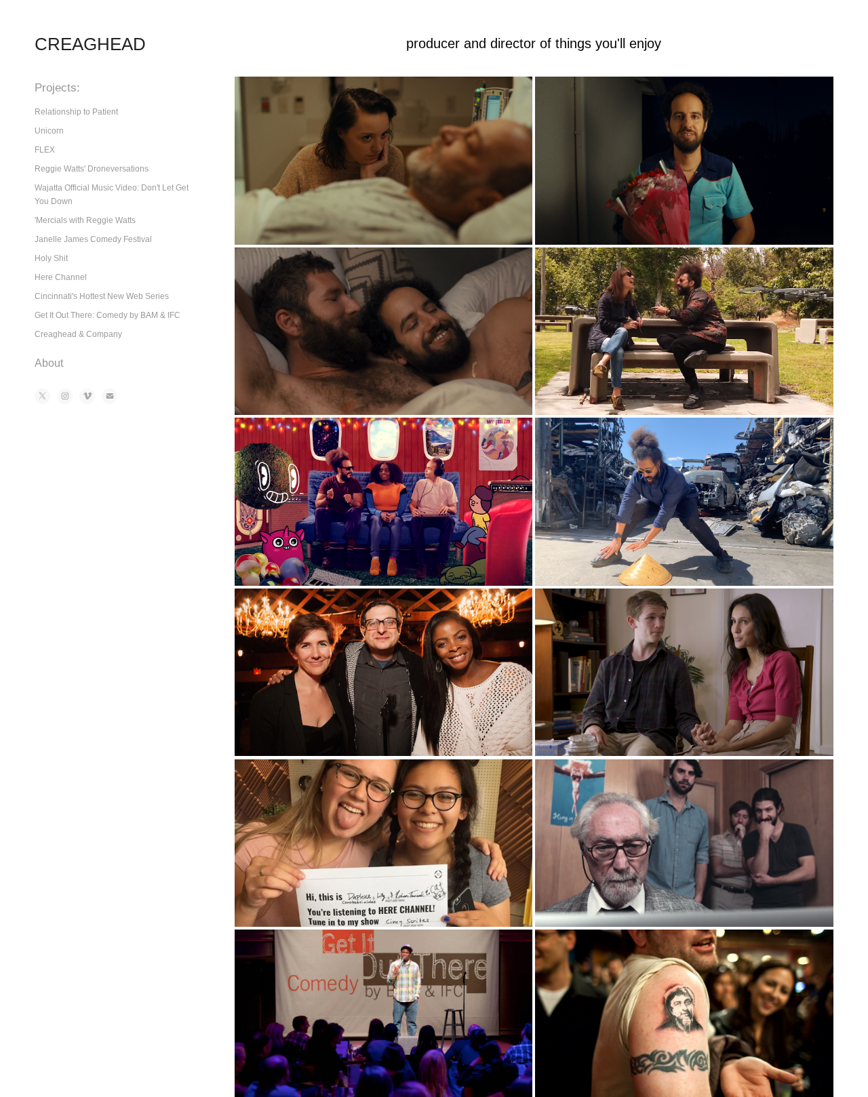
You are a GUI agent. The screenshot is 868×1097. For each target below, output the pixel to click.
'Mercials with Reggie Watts (85, 220)
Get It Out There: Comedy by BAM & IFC (107, 315)
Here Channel (61, 277)
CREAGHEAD (90, 44)
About (49, 363)
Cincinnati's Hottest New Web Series (102, 296)
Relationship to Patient (76, 112)
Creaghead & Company (78, 334)
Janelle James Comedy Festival (93, 239)
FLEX (45, 150)
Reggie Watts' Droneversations (92, 169)
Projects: (57, 87)
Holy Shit (51, 258)
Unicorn (49, 131)
